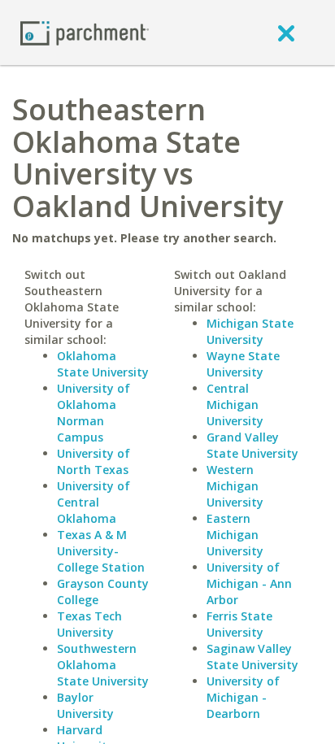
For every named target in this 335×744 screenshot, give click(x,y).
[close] (286, 32)
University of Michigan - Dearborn (243, 697)
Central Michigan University (235, 405)
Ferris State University (239, 624)
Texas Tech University (89, 624)
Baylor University (85, 705)
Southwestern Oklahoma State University (103, 665)
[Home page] (84, 32)
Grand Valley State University (252, 445)
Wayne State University (243, 364)
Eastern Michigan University (235, 535)
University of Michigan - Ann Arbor (249, 583)
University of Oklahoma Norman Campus (93, 413)
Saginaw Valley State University (252, 656)
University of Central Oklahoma (93, 502)
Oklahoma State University (103, 364)
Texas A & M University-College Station (101, 551)
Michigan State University (250, 331)
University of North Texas (93, 461)
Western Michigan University (235, 486)
